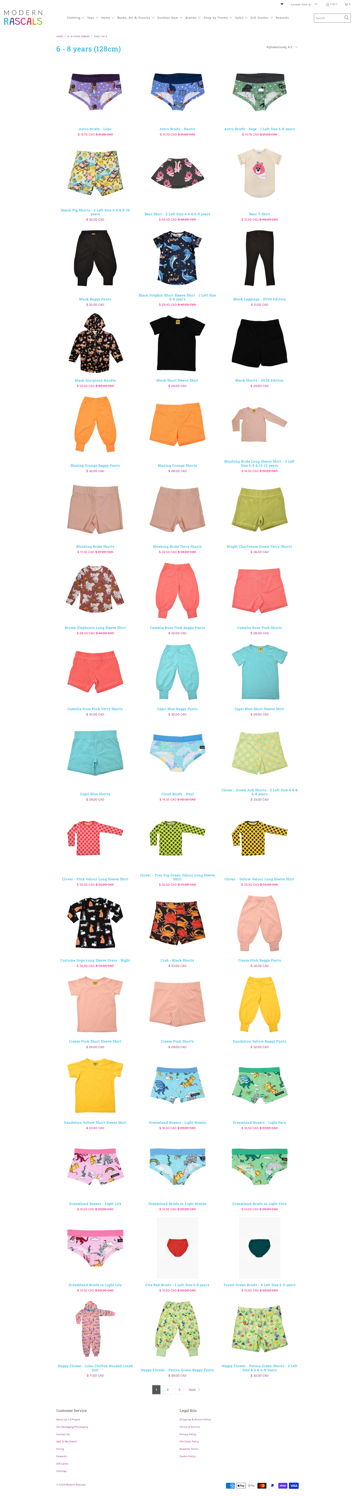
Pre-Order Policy (189, 1441)
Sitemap (61, 1471)
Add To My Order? (66, 1441)
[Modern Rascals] (23, 18)
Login (334, 3)
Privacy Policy (188, 1434)
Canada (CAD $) (301, 4)
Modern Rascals (75, 1484)
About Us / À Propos (68, 1419)
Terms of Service (190, 1426)
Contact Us (63, 1434)
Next (193, 1390)
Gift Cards (62, 1463)
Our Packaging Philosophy (72, 1426)
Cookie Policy (188, 1456)
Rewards (61, 1456)
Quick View (95, 100)
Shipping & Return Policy (195, 1419)
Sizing (60, 1448)
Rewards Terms (189, 1448)
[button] (76, 18)
